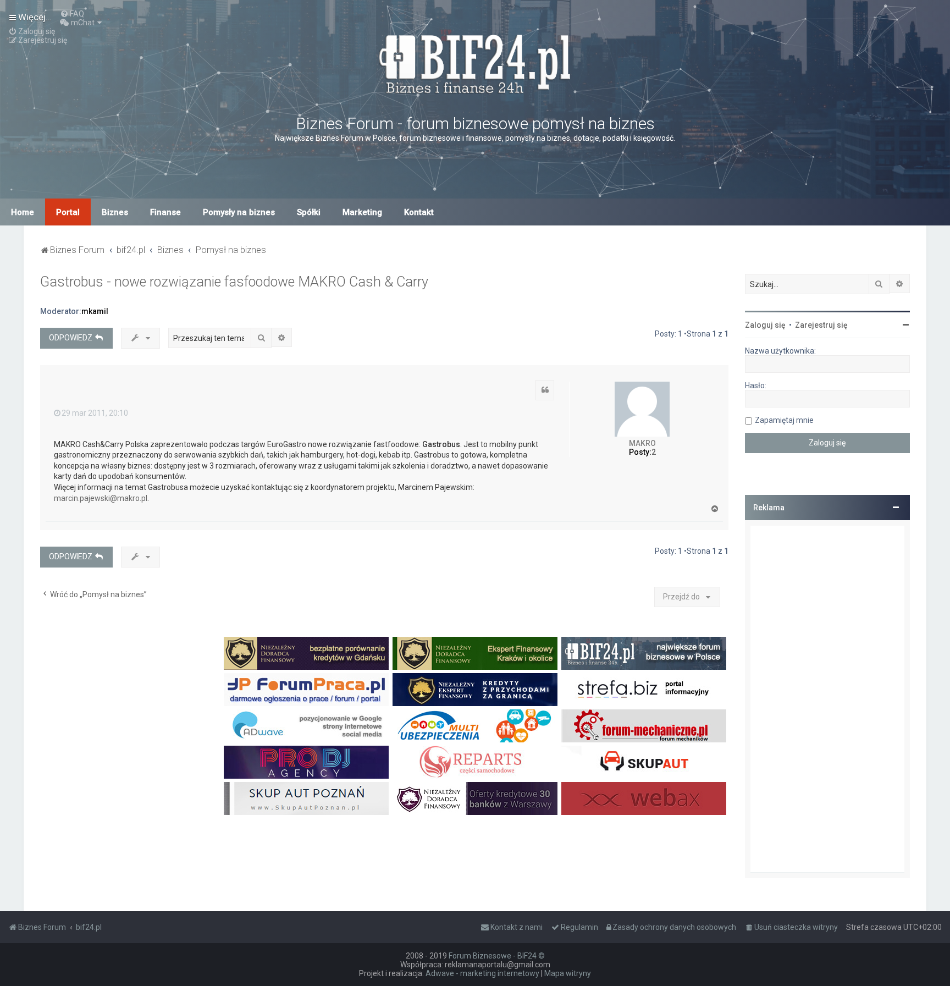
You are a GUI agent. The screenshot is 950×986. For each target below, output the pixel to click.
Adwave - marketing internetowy (482, 973)
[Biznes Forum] (475, 62)
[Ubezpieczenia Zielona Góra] (475, 726)
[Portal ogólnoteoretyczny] (643, 689)
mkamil (94, 311)
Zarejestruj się (821, 325)
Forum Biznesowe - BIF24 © (497, 955)
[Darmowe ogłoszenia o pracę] (306, 689)
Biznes (115, 212)
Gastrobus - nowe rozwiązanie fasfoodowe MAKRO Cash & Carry (234, 282)
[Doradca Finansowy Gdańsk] (306, 653)
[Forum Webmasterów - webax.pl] (643, 798)
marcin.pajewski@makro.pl (100, 498)
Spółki (309, 212)
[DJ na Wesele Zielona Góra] (306, 762)
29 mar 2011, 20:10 (95, 413)
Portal (68, 212)
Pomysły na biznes (239, 212)
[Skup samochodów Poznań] (306, 798)
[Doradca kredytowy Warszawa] (475, 798)
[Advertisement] (827, 699)
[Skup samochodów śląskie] (643, 762)
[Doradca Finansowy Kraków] (475, 653)
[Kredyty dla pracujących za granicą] (475, 689)
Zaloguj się (765, 325)
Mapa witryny (567, 973)
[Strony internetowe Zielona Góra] (306, 726)
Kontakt (419, 212)
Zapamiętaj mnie (784, 420)
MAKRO (642, 443)
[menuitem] (72, 13)
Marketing (362, 212)
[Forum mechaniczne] (643, 726)
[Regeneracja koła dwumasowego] (475, 762)
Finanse (165, 212)
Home (22, 212)
